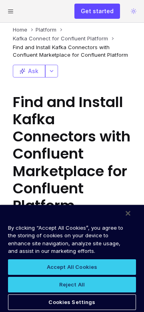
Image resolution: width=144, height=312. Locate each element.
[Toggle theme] (133, 11)
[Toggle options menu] (52, 71)
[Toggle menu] (10, 11)
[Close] (128, 213)
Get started (97, 11)
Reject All (72, 284)
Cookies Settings (71, 302)
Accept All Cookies (72, 267)
